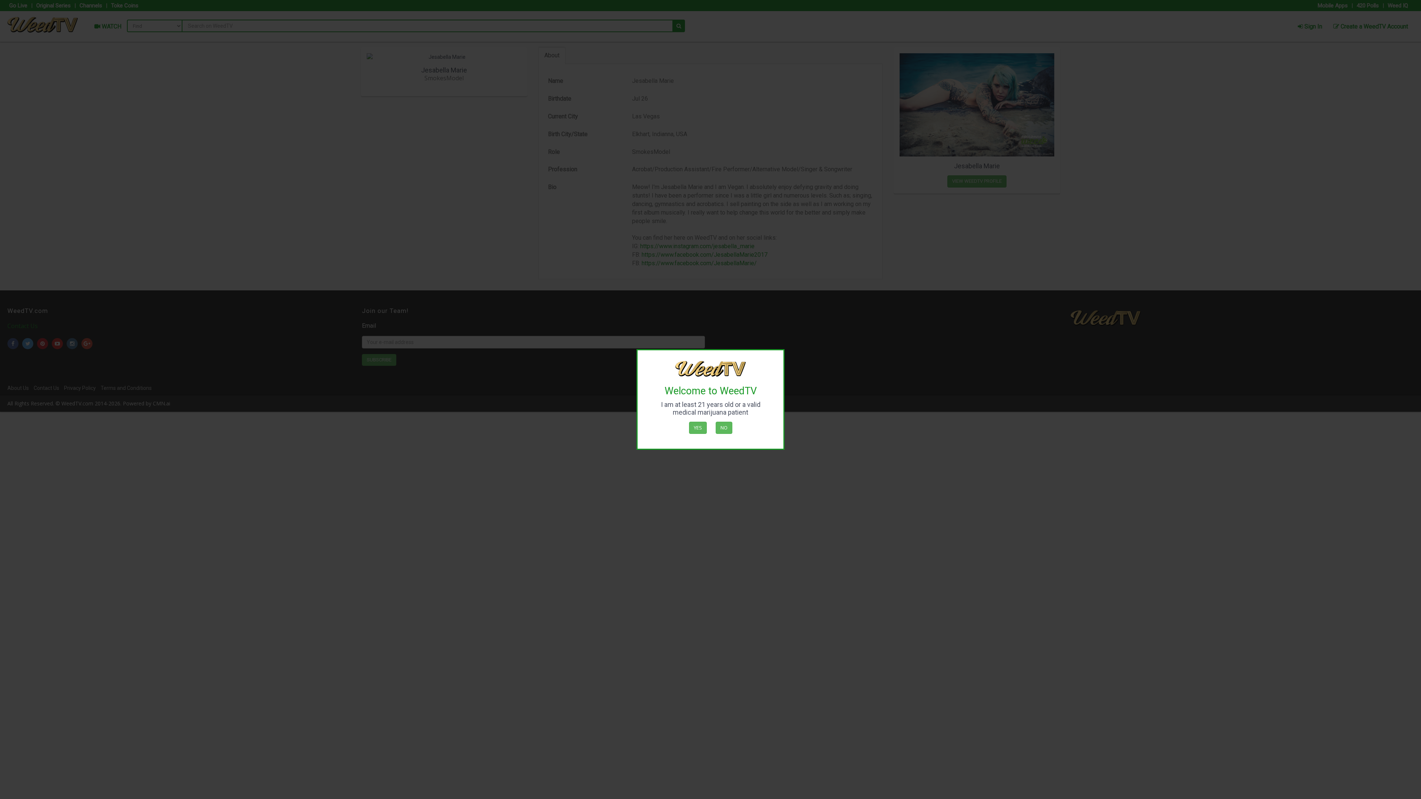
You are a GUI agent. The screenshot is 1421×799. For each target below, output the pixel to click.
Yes (698, 427)
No (724, 427)
